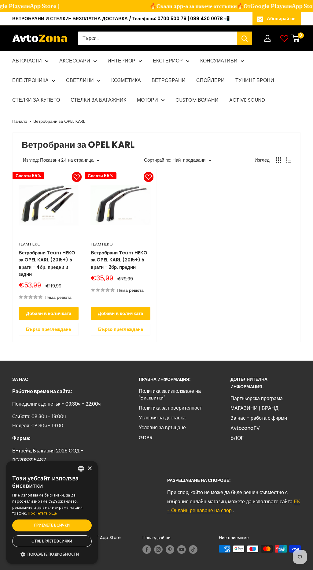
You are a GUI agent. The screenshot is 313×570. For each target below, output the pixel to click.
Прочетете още (42, 513)
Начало (19, 121)
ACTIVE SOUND (247, 99)
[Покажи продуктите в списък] (288, 160)
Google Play (261, 5)
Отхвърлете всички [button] (51, 541)
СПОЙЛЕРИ (210, 80)
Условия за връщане (162, 427)
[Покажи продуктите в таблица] (278, 160)
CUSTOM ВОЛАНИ (197, 99)
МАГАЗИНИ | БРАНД (254, 408)
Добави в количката (48, 313)
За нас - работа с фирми (258, 418)
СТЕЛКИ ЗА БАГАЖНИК (98, 99)
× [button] (89, 468)
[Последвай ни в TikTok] (193, 549)
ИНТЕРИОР (121, 60)
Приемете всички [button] (52, 525)
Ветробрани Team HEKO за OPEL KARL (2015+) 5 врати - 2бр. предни (119, 259)
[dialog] (52, 512)
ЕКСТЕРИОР (168, 60)
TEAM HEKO (30, 244)
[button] (52, 554)
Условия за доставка (162, 417)
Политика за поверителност (170, 407)
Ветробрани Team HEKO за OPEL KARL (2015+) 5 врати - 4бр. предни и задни (47, 263)
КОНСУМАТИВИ (219, 60)
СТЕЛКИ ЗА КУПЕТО (36, 99)
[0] (296, 38)
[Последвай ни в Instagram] (158, 549)
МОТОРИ (147, 99)
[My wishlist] (284, 38)
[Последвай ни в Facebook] (146, 549)
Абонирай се (281, 18)
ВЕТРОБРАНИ (169, 80)
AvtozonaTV (245, 428)
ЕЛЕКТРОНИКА (30, 80)
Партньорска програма (256, 398)
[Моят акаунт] (267, 38)
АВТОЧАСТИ (27, 60)
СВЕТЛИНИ (80, 80)
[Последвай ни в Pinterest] (170, 549)
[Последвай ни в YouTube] (181, 549)
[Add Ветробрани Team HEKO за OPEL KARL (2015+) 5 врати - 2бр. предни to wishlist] (148, 177)
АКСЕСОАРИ (74, 60)
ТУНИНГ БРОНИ (254, 80)
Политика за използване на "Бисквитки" (170, 394)
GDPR (146, 437)
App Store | (39, 5)
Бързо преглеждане (48, 329)
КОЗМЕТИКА (126, 80)
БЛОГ (237, 437)
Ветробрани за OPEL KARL (59, 121)
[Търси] (244, 38)
